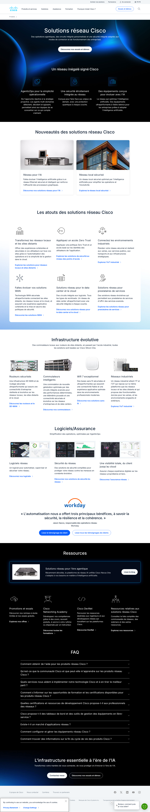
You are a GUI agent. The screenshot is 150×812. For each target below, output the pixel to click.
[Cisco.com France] (13, 9)
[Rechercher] (139, 8)
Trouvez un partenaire (61, 792)
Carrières (45, 792)
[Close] (66, 801)
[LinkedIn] (127, 792)
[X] (121, 792)
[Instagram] (139, 792)
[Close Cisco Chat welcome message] (111, 802)
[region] (34, 805)
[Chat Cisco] (144, 806)
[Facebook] (115, 792)
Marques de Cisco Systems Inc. (89, 800)
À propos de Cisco (16, 792)
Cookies (72, 800)
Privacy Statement (10, 808)
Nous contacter (32, 792)
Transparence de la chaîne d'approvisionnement (119, 800)
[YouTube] (133, 792)
